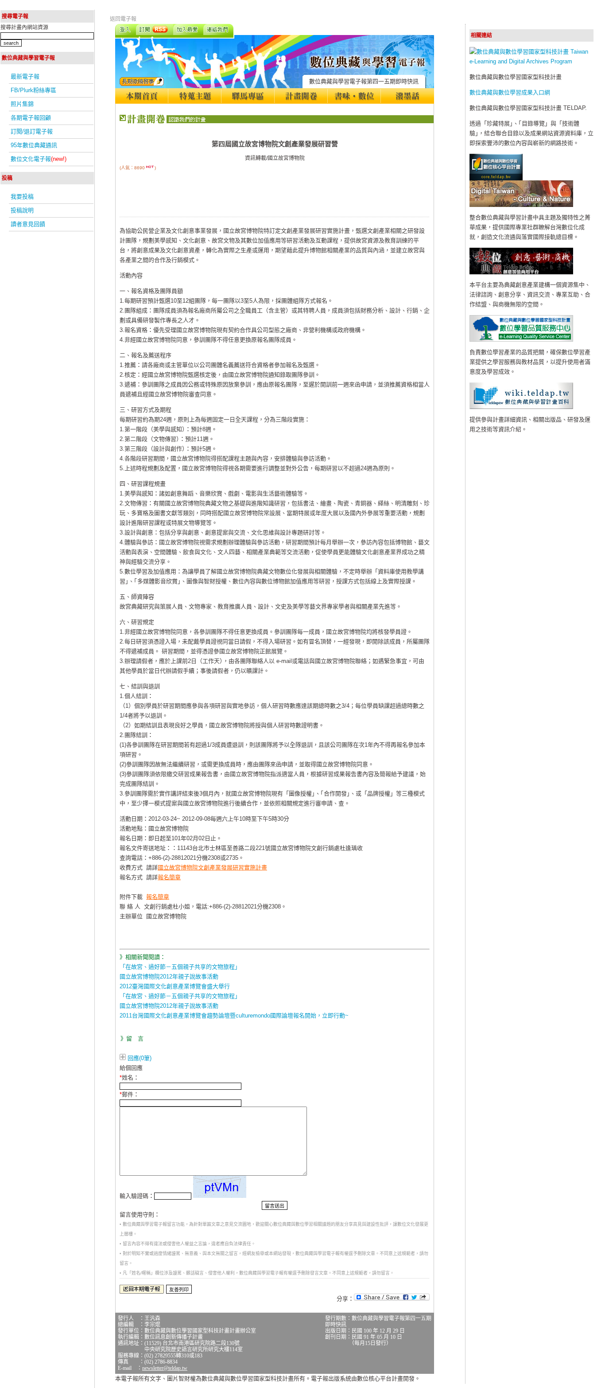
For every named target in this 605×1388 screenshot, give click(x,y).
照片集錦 (22, 104)
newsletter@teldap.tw (164, 1368)
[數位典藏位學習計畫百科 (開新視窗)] (521, 407)
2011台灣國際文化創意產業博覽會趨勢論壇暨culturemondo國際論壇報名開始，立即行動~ (234, 1015)
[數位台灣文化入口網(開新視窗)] (521, 205)
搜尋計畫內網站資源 (24, 27)
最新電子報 (25, 76)
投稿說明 (22, 210)
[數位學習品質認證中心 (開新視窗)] (521, 339)
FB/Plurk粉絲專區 (33, 90)
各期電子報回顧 (31, 117)
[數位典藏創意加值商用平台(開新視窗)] (521, 272)
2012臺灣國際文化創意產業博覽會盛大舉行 (175, 986)
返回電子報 (123, 19)
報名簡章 (169, 877)
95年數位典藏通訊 (34, 145)
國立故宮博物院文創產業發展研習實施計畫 (212, 867)
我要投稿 (22, 196)
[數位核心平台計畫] (496, 178)
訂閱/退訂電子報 (32, 131)
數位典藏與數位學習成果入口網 (509, 92)
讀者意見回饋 (28, 224)
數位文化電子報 (38, 159)
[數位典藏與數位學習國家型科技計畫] (531, 61)
